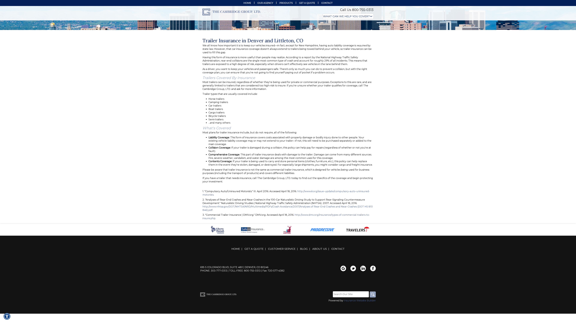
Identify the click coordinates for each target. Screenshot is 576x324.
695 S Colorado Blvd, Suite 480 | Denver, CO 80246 (234, 297)
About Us (319, 278)
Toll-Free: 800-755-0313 (245, 300)
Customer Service (282, 278)
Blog (304, 278)
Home (235, 278)
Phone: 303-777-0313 (213, 300)
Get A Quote (254, 278)
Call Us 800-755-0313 (357, 10)
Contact (338, 278)
